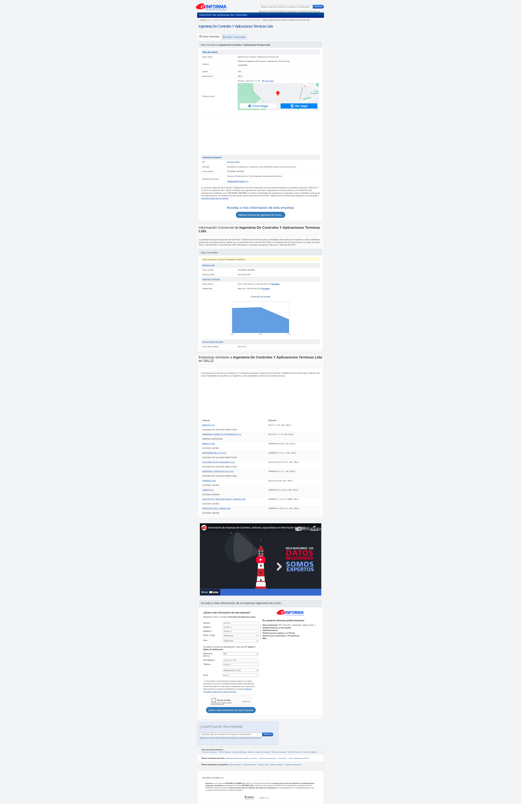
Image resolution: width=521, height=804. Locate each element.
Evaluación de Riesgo (239, 752)
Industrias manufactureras (267, 758)
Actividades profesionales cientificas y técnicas (241, 758)
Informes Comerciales (279, 752)
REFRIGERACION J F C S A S (214, 453)
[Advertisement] (260, 134)
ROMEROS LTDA (209, 480)
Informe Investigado (309, 752)
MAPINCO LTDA (208, 443)
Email (205, 675)
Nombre (206, 623)
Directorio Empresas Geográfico (249, 20)
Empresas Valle (263, 764)
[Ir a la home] (211, 6)
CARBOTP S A (208, 490)
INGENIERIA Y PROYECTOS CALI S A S (218, 471)
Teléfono (207, 664)
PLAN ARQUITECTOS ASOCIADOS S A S (218, 462)
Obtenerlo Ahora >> (238, 181)
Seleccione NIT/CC (208, 654)
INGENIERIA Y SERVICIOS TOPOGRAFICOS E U (221, 434)
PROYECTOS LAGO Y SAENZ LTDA (216, 508)
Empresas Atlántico (276, 764)
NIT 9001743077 (233, 162)
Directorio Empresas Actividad (225, 20)
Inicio (210, 20)
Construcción (282, 758)
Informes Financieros (295, 752)
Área (205, 640)
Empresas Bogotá (235, 764)
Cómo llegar (269, 81)
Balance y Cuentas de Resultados (259, 752)
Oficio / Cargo (209, 635)
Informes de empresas (209, 752)
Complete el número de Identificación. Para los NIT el (229, 648)
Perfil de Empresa (225, 752)
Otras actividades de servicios (299, 758)
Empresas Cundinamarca (293, 764)
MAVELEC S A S (208, 425)
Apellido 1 (207, 627)
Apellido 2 (207, 631)
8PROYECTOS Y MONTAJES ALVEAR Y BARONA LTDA (223, 499)
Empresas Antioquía (249, 764)
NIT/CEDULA (209, 660)
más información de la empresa (214, 198)
